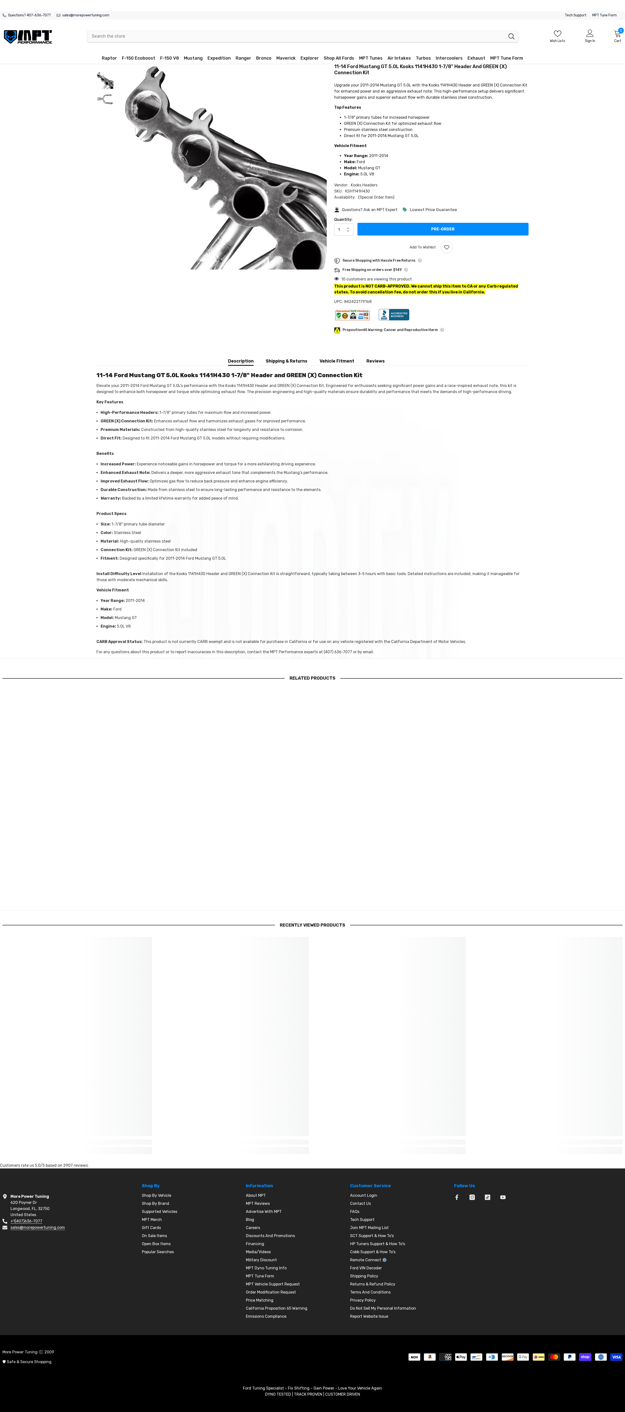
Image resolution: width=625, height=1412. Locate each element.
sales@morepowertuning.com (85, 15)
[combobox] (296, 36)
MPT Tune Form (604, 15)
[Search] (302, 36)
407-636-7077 (39, 15)
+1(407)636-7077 (26, 1221)
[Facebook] (457, 1197)
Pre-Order (443, 229)
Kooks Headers (364, 185)
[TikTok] (487, 1197)
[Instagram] (472, 1197)
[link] (77, 895)
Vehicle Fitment (337, 361)
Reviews (375, 361)
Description (241, 361)
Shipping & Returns (286, 361)
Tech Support (575, 15)
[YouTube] (503, 1197)
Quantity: (343, 219)
